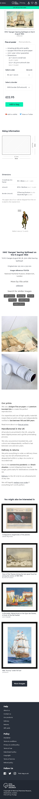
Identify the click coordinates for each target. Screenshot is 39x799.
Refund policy (8, 762)
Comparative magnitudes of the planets (16, 535)
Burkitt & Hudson (7, 577)
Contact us (7, 714)
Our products (8, 717)
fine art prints (23, 424)
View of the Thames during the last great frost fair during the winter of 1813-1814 (19, 575)
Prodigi (14, 795)
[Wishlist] (32, 3)
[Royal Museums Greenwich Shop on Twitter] (10, 774)
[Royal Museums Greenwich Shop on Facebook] (5, 774)
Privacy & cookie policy (11, 745)
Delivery (5, 476)
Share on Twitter (27, 114)
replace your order (21, 482)
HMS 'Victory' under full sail (11, 670)
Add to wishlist (12, 114)
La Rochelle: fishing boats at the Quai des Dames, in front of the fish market (19, 614)
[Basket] (35, 3)
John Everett (6, 617)
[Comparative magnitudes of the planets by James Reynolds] (19, 518)
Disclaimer (7, 738)
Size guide (29, 70)
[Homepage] (19, 3)
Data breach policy (10, 752)
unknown (19, 36)
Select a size (18, 70)
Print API (6, 795)
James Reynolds (7, 536)
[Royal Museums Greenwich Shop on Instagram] (15, 774)
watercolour (24, 300)
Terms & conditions (10, 741)
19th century (9, 296)
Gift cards (7, 728)
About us (7, 710)
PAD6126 (12, 300)
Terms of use (8, 748)
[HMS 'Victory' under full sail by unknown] (19, 645)
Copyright (7, 755)
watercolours (19, 304)
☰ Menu (3, 3)
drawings (21, 296)
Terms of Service (9, 759)
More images (19, 683)
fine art (30, 296)
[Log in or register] (28, 3)
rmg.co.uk (25, 773)
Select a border (11, 82)
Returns (6, 724)
